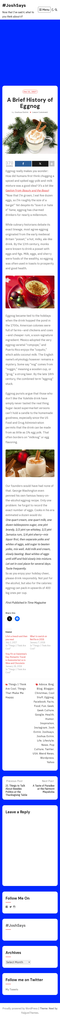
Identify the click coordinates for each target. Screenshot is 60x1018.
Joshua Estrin (21, 112)
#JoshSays (14, 5)
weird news (46, 753)
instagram (40, 727)
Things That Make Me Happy (16, 693)
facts (50, 701)
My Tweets (12, 989)
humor (49, 718)
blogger (49, 688)
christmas (41, 693)
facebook (40, 701)
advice (43, 684)
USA (35, 753)
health (49, 714)
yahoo (50, 762)
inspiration (47, 723)
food (37, 705)
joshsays (48, 731)
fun (44, 705)
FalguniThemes (29, 1012)
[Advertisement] (30, 51)
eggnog (49, 697)
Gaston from (27, 190)
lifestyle (48, 740)
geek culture (45, 710)
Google (39, 714)
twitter (49, 749)
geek (50, 705)
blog (40, 688)
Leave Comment (40, 112)
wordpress (47, 757)
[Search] (56, 10)
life (39, 740)
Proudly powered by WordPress (20, 1008)
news (44, 744)
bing (51, 684)
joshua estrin (45, 736)
